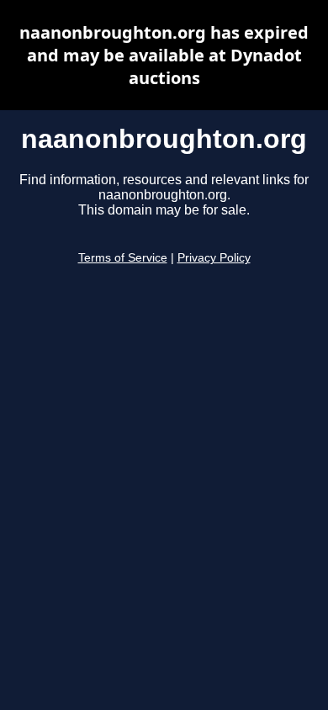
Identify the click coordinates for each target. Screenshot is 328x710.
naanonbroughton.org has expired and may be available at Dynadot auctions (164, 55)
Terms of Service (122, 258)
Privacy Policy (214, 258)
